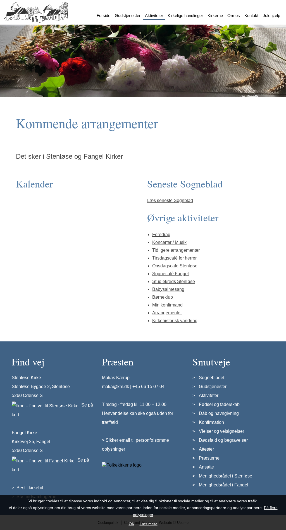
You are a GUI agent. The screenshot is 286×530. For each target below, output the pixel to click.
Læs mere (149, 524)
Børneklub (162, 297)
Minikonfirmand (167, 305)
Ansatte (206, 467)
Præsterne (209, 458)
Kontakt (251, 15)
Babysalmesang (168, 289)
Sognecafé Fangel (170, 273)
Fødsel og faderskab (219, 404)
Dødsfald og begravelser (223, 440)
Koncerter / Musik (169, 242)
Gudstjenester (127, 15)
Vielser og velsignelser (221, 431)
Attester (206, 449)
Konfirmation (211, 422)
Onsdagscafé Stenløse (174, 265)
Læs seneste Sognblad (170, 200)
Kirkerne (215, 15)
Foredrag (161, 234)
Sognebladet (211, 377)
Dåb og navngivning (219, 413)
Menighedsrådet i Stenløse (225, 476)
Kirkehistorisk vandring (174, 320)
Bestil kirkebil (29, 487)
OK (131, 524)
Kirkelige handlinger (185, 15)
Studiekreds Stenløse (173, 281)
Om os (233, 15)
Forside (103, 15)
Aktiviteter (154, 15)
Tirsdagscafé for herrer (174, 258)
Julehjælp (271, 15)
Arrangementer (167, 312)
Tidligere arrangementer (176, 250)
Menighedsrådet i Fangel (223, 485)
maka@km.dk (115, 386)
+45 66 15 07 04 (148, 386)
